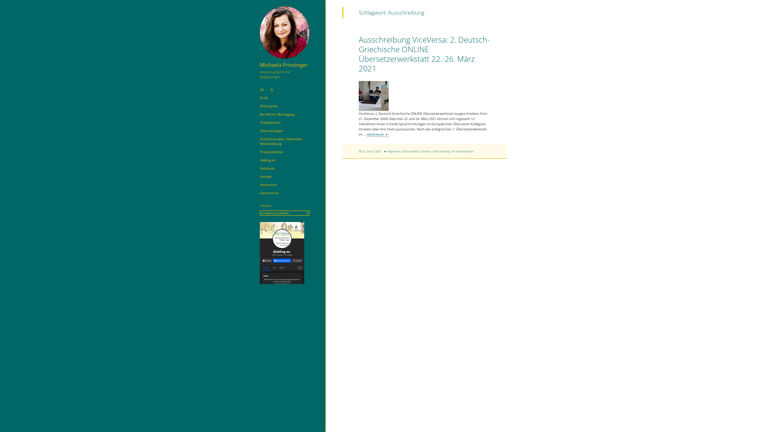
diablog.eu (268, 160)
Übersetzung (441, 151)
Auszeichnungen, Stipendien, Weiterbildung (281, 141)
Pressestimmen (271, 152)
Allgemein (393, 151)
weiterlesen (378, 134)
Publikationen (270, 122)
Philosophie (269, 106)
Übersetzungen (271, 131)
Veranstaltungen (462, 151)
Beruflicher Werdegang (277, 114)
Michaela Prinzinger (284, 64)
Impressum (268, 185)
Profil (264, 98)
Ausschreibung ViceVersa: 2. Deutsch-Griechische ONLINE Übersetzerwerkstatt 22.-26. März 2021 (424, 54)
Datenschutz (269, 193)
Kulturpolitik (410, 151)
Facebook (267, 168)
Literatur (425, 151)
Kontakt (266, 176)
